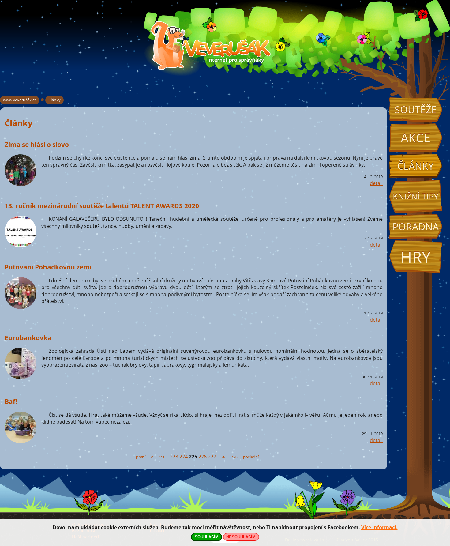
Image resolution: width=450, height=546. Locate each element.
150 (162, 457)
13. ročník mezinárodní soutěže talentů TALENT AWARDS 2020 (102, 205)
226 (202, 456)
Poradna (415, 226)
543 (235, 457)
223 (174, 456)
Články (415, 165)
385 (224, 457)
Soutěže (416, 109)
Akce (415, 137)
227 (212, 456)
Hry (415, 256)
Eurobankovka (28, 337)
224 (183, 456)
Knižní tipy (415, 196)
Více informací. (379, 527)
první (140, 457)
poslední (251, 457)
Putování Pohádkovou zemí (48, 266)
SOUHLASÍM (207, 537)
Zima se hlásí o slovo (37, 144)
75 (152, 457)
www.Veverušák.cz (19, 100)
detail (376, 183)
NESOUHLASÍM (241, 537)
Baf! (11, 401)
